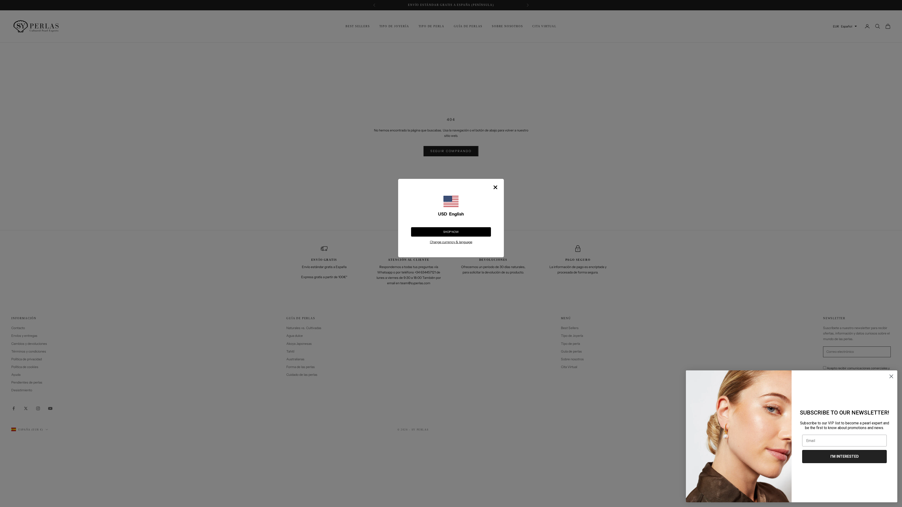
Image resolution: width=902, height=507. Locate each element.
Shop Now (451, 232)
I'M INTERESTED (844, 456)
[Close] (495, 187)
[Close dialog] (891, 376)
